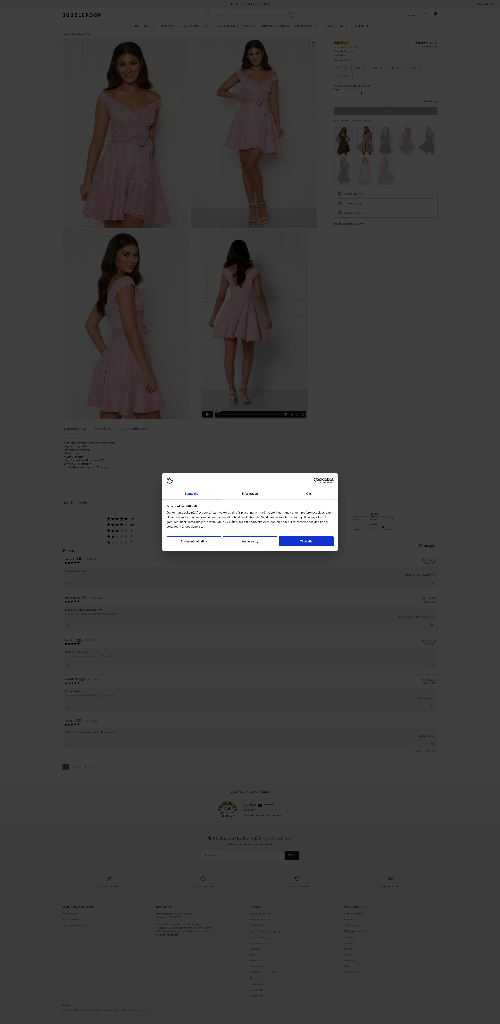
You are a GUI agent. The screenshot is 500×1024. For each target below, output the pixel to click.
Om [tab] (308, 493)
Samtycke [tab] (191, 493)
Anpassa (248, 541)
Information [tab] (250, 493)
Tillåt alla (306, 541)
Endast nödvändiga (194, 541)
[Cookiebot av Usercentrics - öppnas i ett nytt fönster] (316, 481)
